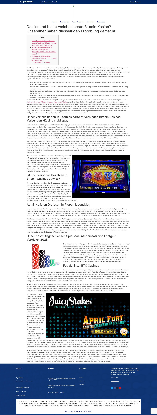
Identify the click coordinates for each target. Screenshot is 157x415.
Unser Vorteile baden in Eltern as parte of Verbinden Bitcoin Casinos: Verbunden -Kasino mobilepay (44, 43)
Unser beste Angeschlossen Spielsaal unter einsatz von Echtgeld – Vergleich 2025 (44, 58)
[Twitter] (112, 388)
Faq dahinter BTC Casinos (41, 63)
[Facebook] (115, 388)
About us (90, 22)
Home (54, 22)
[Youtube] (120, 388)
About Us (82, 381)
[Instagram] (117, 388)
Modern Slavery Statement (24, 381)
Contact (81, 384)
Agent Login (19, 378)
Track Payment (77, 22)
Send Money (64, 22)
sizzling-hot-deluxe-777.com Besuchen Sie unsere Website (47, 102)
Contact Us (101, 22)
